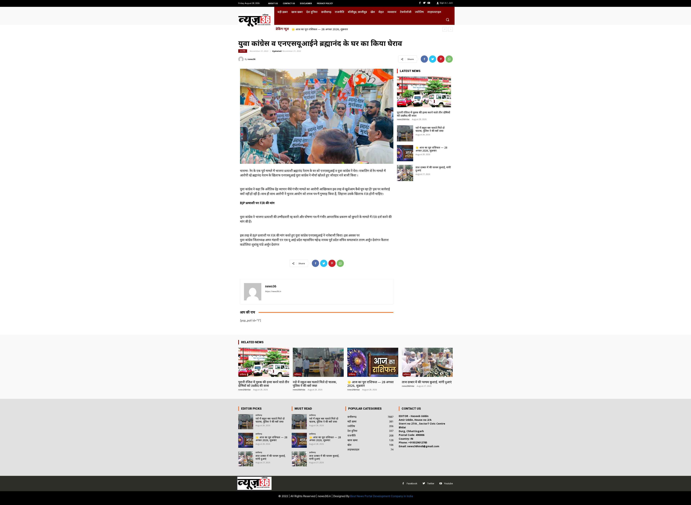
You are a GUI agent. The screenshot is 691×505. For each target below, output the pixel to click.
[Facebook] (419, 3)
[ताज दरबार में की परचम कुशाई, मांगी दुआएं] (405, 173)
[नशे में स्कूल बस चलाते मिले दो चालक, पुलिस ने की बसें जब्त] (405, 133)
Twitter (430, 483)
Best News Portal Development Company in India (381, 496)
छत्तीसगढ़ (243, 374)
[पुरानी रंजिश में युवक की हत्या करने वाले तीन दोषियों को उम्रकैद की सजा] (424, 91)
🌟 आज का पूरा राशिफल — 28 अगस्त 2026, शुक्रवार (431, 149)
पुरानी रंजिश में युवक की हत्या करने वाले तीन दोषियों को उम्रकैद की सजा (423, 114)
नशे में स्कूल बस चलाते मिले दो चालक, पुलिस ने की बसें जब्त (430, 129)
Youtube (448, 483)
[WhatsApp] (449, 59)
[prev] (444, 29)
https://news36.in (273, 291)
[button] (447, 19)
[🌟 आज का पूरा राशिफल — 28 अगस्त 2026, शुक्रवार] (405, 153)
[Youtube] (429, 3)
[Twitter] (424, 3)
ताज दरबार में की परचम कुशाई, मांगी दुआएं (313, 29)
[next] (450, 29)
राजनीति (243, 51)
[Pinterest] (440, 59)
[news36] (241, 59)
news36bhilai (403, 119)
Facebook (412, 483)
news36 (251, 59)
